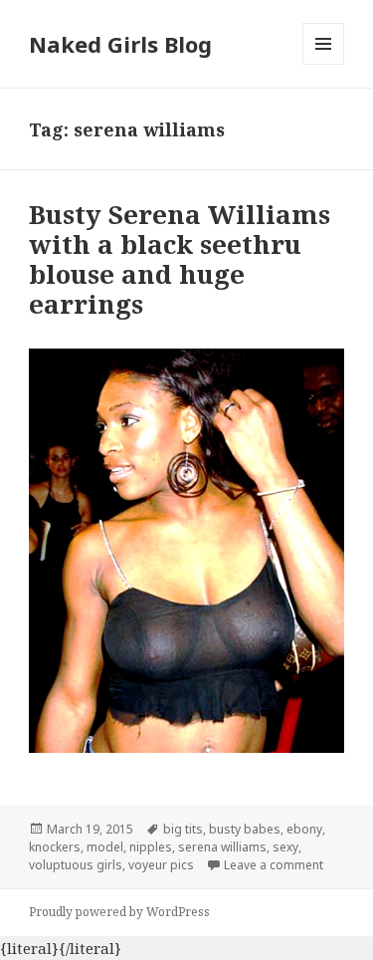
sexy (285, 847)
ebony (304, 829)
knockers (55, 847)
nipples (150, 847)
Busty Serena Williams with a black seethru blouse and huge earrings (179, 259)
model (105, 847)
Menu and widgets (323, 64)
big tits (183, 829)
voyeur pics (161, 864)
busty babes (244, 829)
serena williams (222, 847)
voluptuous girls (75, 864)
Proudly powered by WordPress (119, 911)
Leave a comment (273, 864)
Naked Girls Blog (120, 44)
